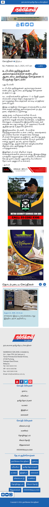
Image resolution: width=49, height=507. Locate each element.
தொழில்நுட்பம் (24, 436)
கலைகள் (24, 415)
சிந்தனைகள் (24, 445)
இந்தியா (18, 61)
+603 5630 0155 (11, 366)
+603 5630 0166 (12, 371)
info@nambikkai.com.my (16, 374)
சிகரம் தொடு (24, 440)
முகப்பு (24, 391)
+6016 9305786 (11, 369)
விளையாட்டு (24, 426)
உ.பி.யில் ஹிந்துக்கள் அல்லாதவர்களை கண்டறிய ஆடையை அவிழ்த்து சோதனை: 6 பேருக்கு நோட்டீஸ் (23, 75)
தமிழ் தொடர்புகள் (24, 401)
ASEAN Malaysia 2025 (24, 450)
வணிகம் (24, 431)
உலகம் (24, 406)
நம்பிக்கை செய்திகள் (20, 461)
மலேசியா (24, 396)
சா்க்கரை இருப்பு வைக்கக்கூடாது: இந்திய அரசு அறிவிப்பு (20, 317)
